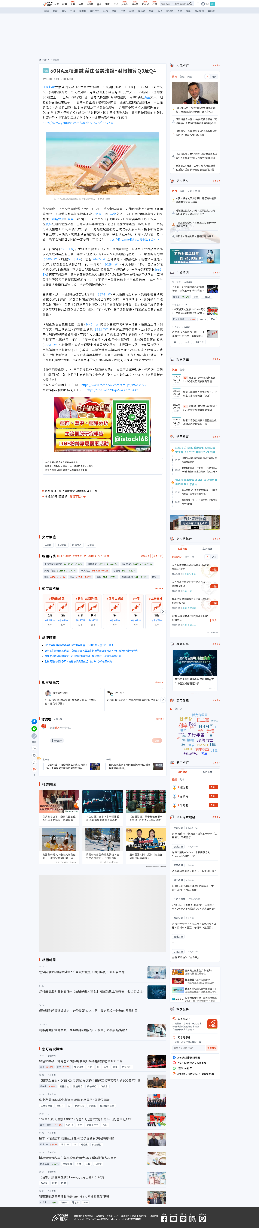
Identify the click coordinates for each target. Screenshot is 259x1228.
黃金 (147, 97)
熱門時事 (94, 10)
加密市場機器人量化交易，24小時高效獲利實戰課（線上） (200, 393)
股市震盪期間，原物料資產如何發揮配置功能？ (146, 856)
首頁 (56, 4)
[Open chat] (34, 770)
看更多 (158, 682)
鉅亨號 (145, 4)
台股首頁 (145, 555)
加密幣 (124, 4)
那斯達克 (58, 219)
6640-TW (50, 259)
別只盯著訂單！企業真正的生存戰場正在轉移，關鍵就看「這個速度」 (59, 818)
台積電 (184, 796)
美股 (81, 4)
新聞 (64, 4)
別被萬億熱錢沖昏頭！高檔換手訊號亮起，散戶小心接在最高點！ (79, 661)
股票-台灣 (187, 590)
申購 (214, 569)
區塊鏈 (141, 10)
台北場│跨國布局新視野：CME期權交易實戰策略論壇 (200, 379)
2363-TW (50, 344)
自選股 (211, 10)
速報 (105, 10)
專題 (179, 10)
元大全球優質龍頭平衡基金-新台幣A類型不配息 (190, 567)
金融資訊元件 (112, 1216)
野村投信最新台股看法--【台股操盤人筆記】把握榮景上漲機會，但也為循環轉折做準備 (91, 650)
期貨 (131, 10)
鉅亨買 (135, 4)
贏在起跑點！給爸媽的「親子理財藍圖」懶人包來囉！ (86, 555)
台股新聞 (55, 59)
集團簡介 (89, 1216)
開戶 (214, 620)
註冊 (212, 3)
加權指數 (49, 87)
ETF (186, 305)
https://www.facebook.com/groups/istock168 (113, 385)
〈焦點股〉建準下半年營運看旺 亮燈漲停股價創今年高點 (102, 818)
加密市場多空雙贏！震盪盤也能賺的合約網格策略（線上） (200, 422)
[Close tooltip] (59, 769)
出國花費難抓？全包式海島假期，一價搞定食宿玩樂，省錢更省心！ (59, 856)
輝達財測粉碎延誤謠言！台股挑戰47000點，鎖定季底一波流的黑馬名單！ (84, 656)
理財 (160, 10)
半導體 (184, 805)
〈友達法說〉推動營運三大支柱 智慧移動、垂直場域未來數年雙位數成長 (67, 766)
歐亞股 (187, 327)
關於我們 (78, 1216)
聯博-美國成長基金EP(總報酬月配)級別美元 (190, 618)
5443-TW (74, 259)
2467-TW (99, 259)
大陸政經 (188, 282)
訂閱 (154, 4)
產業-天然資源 (189, 607)
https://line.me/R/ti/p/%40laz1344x (133, 239)
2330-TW (66, 249)
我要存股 (157, 555)
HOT (186, 377)
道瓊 (98, 214)
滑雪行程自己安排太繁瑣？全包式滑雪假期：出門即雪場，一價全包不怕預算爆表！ (102, 856)
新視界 (169, 10)
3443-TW (91, 324)
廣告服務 (100, 1216)
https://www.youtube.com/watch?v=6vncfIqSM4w (78, 122)
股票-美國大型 (189, 624)
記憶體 (184, 787)
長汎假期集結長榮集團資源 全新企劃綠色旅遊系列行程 (129, 766)
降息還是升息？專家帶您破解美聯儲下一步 (71, 491)
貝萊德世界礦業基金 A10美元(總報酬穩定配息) (190, 601)
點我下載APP (78, 496)
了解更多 (157, 588)
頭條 (46, 10)
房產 (151, 10)
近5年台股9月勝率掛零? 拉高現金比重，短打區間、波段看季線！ (79, 645)
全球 (115, 4)
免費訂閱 (211, 1048)
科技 (72, 10)
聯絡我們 (125, 1216)
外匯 (107, 4)
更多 (154, 577)
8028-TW (111, 264)
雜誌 (188, 10)
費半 (70, 219)
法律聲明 (154, 1216)
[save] (34, 762)
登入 (207, 3)
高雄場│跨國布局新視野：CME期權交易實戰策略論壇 (200, 408)
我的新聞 (199, 10)
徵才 (134, 1216)
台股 (72, 4)
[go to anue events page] (198, 4)
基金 (99, 4)
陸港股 (90, 4)
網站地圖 (143, 1216)
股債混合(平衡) (189, 574)
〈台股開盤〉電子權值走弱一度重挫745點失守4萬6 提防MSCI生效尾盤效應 (146, 818)
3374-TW (104, 294)
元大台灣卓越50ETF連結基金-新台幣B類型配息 (190, 584)
